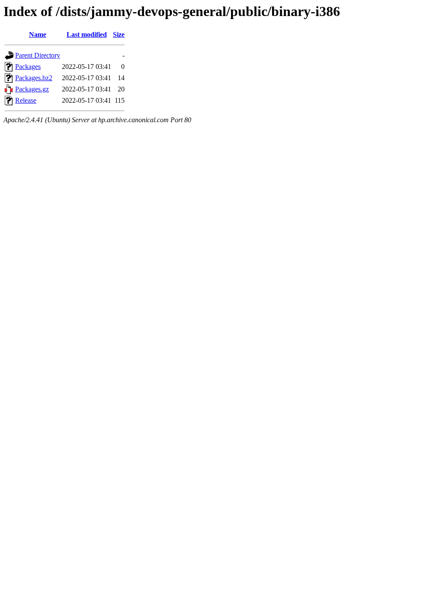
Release (25, 100)
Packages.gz (32, 89)
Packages (28, 66)
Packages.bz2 (33, 77)
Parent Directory (37, 55)
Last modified (87, 34)
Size (119, 34)
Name (37, 34)
